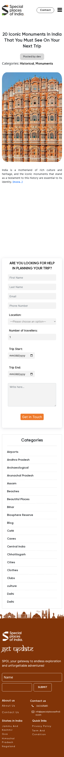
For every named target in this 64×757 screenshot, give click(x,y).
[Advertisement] (32, 219)
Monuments (44, 63)
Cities (11, 562)
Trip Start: (16, 349)
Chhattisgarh (16, 554)
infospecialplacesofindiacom (48, 713)
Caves (11, 538)
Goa (5, 734)
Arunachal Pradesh (20, 475)
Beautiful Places (18, 499)
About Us (8, 706)
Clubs (11, 578)
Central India (16, 546)
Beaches (13, 491)
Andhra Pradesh (18, 459)
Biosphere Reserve (20, 515)
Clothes (12, 570)
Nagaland (8, 746)
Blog (10, 522)
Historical (27, 63)
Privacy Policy (41, 726)
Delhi (10, 593)
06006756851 (42, 706)
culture (12, 586)
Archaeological (18, 467)
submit (42, 687)
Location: (15, 315)
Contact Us (10, 712)
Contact (45, 10)
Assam (11, 483)
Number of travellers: (23, 330)
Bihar (10, 507)
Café (10, 530)
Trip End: (15, 367)
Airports (12, 451)
